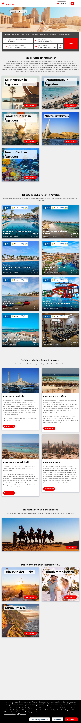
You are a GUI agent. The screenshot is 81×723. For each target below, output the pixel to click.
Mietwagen (53, 34)
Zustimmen (71, 719)
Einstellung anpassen (40, 719)
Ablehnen (57, 719)
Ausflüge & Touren (64, 34)
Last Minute (15, 34)
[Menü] (78, 3)
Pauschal (7, 34)
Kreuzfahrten (44, 34)
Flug (27, 34)
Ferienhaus (34, 34)
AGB (18, 714)
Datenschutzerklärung (10, 714)
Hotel (22, 34)
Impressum (23, 714)
